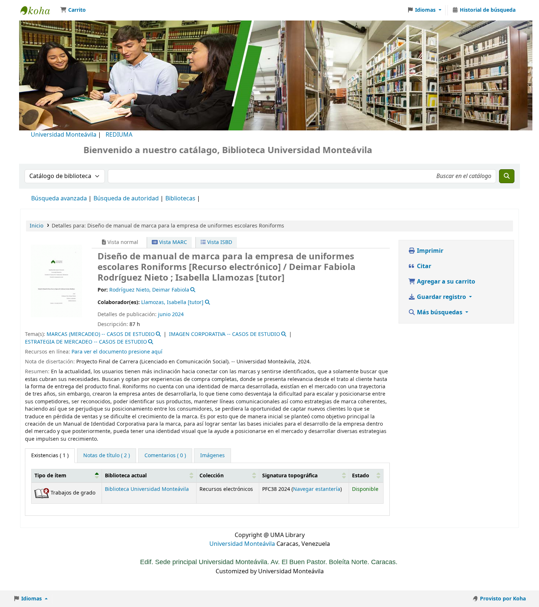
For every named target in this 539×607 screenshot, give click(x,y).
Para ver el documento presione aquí (117, 352)
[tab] (106, 455)
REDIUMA (119, 134)
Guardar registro (441, 297)
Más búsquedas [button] (439, 312)
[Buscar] (506, 176)
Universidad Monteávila (63, 134)
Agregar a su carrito (445, 281)
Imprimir (429, 251)
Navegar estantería (316, 489)
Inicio (36, 226)
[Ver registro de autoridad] (192, 290)
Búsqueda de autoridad (126, 198)
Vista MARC (172, 242)
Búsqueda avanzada (59, 198)
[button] (73, 10)
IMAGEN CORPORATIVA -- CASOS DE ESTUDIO (224, 334)
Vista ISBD (219, 242)
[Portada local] (56, 280)
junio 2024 (171, 314)
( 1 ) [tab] (50, 455)
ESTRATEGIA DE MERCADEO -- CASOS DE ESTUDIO (86, 342)
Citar (423, 266)
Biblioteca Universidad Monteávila (39, 10)
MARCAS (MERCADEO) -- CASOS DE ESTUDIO (101, 334)
